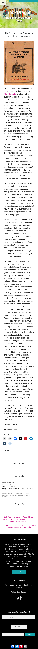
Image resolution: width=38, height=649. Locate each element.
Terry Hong (24, 566)
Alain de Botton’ (10, 94)
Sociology (6, 496)
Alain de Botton (7, 493)
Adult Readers (15, 485)
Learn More (19, 572)
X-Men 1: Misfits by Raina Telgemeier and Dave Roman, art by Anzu (20, 527)
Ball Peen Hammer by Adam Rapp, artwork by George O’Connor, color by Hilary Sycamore (18, 519)
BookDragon (19, 12)
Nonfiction (11, 486)
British (23, 488)
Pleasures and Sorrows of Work (20, 495)
